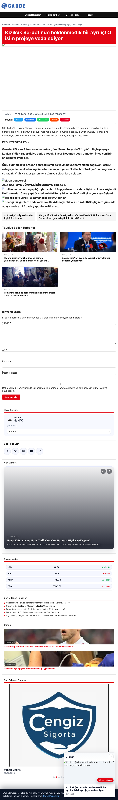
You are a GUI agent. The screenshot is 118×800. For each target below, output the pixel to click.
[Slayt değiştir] (54, 777)
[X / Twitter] (15, 451)
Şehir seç (12, 426)
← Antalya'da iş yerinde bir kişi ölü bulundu (18, 217)
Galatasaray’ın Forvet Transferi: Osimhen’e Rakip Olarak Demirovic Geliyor (38, 603)
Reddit (54, 119)
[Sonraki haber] (109, 471)
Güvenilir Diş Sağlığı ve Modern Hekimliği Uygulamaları (30, 606)
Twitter (19, 119)
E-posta (7, 361)
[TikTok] (39, 451)
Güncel (15, 24)
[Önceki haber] (103, 471)
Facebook (30, 119)
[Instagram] (23, 451)
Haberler (6, 24)
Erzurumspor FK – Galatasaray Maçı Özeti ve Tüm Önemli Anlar (34, 612)
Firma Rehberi (53, 15)
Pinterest (65, 119)
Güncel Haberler (33, 15)
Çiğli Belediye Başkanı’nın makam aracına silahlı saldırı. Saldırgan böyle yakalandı (41, 615)
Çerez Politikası (73, 15)
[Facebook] (7, 451)
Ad (4, 349)
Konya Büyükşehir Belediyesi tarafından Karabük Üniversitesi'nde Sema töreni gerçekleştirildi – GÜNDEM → (75, 217)
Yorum (6, 322)
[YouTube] (31, 451)
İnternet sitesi (9, 372)
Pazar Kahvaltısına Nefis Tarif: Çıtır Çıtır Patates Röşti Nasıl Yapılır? (35, 609)
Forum (90, 15)
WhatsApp (43, 119)
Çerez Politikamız (51, 796)
